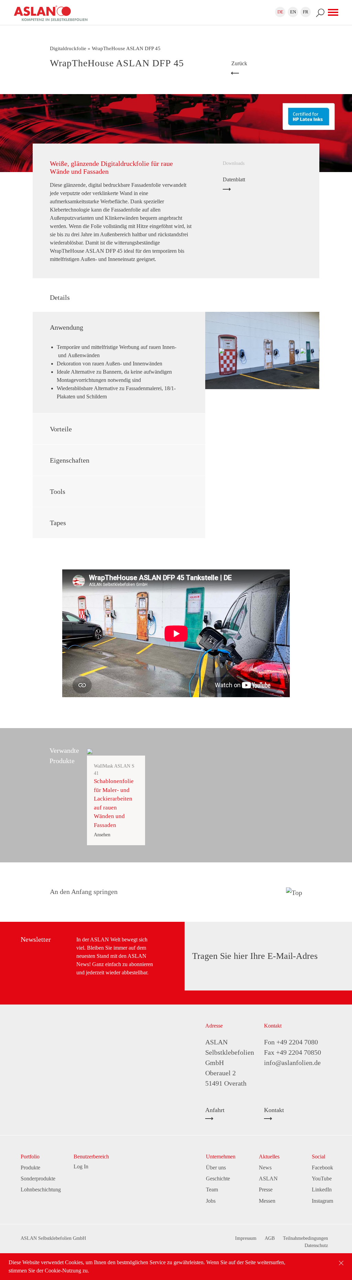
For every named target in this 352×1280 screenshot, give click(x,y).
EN (293, 11)
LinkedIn (322, 1189)
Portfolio (30, 1156)
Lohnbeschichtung (41, 1189)
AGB (270, 1238)
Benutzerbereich (91, 1156)
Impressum (245, 1238)
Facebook (322, 1167)
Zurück (239, 63)
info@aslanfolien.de (292, 1062)
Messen (267, 1201)
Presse (266, 1189)
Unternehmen (220, 1156)
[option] (262, 350)
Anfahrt (214, 1110)
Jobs (211, 1201)
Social (318, 1156)
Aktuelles (269, 1156)
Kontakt (274, 1110)
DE (280, 11)
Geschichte (218, 1178)
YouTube (322, 1178)
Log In (81, 1166)
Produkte (30, 1167)
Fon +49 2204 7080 (291, 1042)
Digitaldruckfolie (68, 48)
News (265, 1167)
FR (305, 11)
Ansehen (102, 834)
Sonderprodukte (38, 1178)
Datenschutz (316, 1245)
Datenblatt (234, 179)
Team (212, 1189)
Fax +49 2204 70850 (292, 1052)
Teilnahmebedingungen (305, 1238)
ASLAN (268, 1178)
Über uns (216, 1167)
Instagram (322, 1201)
